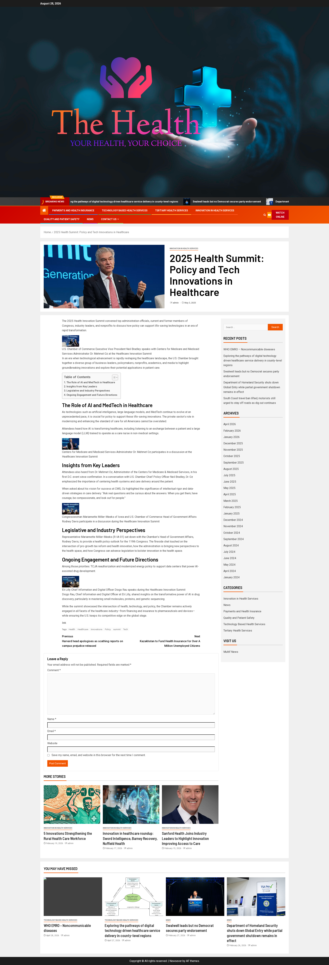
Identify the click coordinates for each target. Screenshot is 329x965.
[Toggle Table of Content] (113, 377)
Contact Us (109, 219)
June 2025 (229, 481)
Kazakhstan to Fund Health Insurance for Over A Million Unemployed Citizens (170, 641)
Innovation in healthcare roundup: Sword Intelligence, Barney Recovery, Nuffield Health (130, 838)
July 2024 (229, 551)
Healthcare (83, 629)
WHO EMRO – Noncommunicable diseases (249, 349)
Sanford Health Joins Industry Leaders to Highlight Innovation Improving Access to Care (185, 838)
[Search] (264, 215)
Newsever (175, 961)
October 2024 (231, 532)
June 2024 (229, 558)
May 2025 (229, 488)
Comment (54, 670)
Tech (125, 629)
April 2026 (229, 424)
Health (72, 629)
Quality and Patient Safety (61, 219)
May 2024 (229, 564)
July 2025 (229, 475)
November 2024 (233, 526)
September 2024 (233, 539)
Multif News (230, 651)
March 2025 (230, 500)
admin (176, 303)
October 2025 (231, 456)
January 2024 (231, 577)
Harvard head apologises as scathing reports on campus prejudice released (92, 641)
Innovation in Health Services (215, 210)
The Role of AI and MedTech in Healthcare (90, 382)
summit (117, 629)
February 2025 (232, 507)
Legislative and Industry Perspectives (88, 390)
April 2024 (229, 571)
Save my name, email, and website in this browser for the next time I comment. (98, 755)
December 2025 (233, 443)
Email (51, 731)
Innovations (96, 629)
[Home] (44, 210)
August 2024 (231, 545)
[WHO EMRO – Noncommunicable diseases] (73, 896)
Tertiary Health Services (171, 210)
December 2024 (233, 520)
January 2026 (231, 437)
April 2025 (229, 494)
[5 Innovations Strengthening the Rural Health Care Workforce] (72, 804)
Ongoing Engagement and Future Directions (91, 395)
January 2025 (231, 513)
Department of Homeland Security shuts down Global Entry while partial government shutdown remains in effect (251, 387)
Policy (108, 629)
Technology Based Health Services (125, 210)
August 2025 (231, 469)
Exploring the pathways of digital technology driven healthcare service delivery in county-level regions (79, 201)
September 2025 (233, 462)
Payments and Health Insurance (73, 210)
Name (51, 719)
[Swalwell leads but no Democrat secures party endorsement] (195, 896)
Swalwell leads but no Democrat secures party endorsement (186, 201)
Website (52, 743)
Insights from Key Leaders (81, 386)
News (90, 219)
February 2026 (232, 430)
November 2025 (233, 449)
